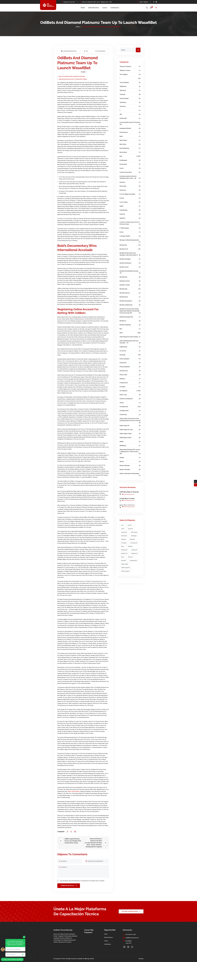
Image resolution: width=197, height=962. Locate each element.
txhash (130, 402)
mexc (122, 546)
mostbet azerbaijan (130, 259)
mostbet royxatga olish (130, 317)
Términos (141, 958)
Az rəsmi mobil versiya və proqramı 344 (130, 123)
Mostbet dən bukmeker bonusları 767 (130, 272)
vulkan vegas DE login (130, 429)
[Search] (138, 50)
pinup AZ (130, 557)
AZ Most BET (130, 118)
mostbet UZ (134, 553)
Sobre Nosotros (93, 7)
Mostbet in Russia (130, 281)
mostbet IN (134, 550)
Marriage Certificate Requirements (130, 240)
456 (130, 114)
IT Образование (130, 228)
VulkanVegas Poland (130, 437)
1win (122, 525)
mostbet (130, 546)
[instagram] (71, 831)
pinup (122, 557)
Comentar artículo (67, 885)
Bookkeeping (130, 160)
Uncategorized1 (130, 410)
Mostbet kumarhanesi (130, 301)
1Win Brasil (130, 90)
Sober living (130, 394)
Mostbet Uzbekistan (130, 325)
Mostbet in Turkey (130, 285)
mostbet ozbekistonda (130, 305)
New (130, 329)
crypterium (124, 532)
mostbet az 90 (130, 249)
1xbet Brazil (130, 102)
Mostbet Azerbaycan (130, 263)
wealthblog (130, 445)
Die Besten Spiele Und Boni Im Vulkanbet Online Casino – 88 (130, 177)
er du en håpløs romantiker (130, 194)
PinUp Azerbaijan (130, 359)
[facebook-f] (153, 2)
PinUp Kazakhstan (130, 366)
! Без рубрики (130, 74)
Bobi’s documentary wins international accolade (72, 76)
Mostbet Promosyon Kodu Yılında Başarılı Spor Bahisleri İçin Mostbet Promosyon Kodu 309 (130, 311)
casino (130, 168)
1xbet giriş (130, 106)
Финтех (130, 461)
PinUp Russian (130, 370)
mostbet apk (130, 245)
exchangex (134, 535)
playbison (130, 378)
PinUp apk (130, 355)
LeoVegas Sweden (130, 236)
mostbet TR (124, 553)
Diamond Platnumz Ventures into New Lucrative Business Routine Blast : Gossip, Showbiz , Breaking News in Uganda (93, 842)
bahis (130, 136)
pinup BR (123, 560)
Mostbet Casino (130, 267)
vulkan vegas (124, 564)
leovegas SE (133, 542)
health (130, 206)
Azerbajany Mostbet (130, 128)
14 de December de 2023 (69, 51)
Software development (130, 398)
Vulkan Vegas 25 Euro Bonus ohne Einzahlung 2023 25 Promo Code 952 (130, 420)
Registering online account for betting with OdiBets (73, 79)
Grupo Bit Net (90, 958)
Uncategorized (130, 406)
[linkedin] (156, 2)
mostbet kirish (130, 297)
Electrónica (130, 190)
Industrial (130, 214)
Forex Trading (130, 202)
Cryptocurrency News (130, 172)
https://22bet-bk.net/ (74, 791)
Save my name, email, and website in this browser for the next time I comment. (82, 881)
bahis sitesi (130, 144)
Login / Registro (143, 2)
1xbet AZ (130, 528)
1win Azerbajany (130, 82)
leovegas (123, 542)
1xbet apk (130, 94)
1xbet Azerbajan (130, 98)
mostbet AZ (124, 550)
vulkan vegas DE (130, 425)
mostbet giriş (130, 277)
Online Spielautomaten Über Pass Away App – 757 (130, 342)
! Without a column (130, 70)
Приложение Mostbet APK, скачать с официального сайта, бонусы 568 (130, 451)
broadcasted (130, 164)
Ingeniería (130, 218)
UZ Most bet (130, 414)
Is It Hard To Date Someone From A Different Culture (130, 223)
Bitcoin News (130, 152)
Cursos (104, 7)
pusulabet (130, 386)
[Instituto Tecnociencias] (48, 5)
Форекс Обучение (130, 469)
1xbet (122, 528)
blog (130, 156)
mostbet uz (130, 321)
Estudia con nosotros (130, 911)
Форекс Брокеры (130, 465)
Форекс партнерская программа (130, 474)
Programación (130, 382)
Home (83, 7)
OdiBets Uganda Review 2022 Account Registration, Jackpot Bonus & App (72, 841)
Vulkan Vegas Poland (130, 433)
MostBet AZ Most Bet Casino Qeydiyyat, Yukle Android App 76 (130, 254)
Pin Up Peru (130, 351)
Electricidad (130, 186)
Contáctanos (114, 7)
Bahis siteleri (130, 140)
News (130, 333)
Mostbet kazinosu (130, 293)
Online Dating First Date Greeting (130, 337)
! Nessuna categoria (130, 66)
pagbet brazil (130, 347)
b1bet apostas (130, 132)
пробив (130, 457)
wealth (130, 441)
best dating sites (130, 148)
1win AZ (130, 525)
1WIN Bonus (130, 86)
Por (87, 51)
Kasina (130, 232)
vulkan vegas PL (125, 571)
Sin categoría (130, 390)
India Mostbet (130, 210)
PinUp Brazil (130, 362)
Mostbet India (130, 289)
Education (130, 182)
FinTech (130, 198)
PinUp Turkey (130, 374)
